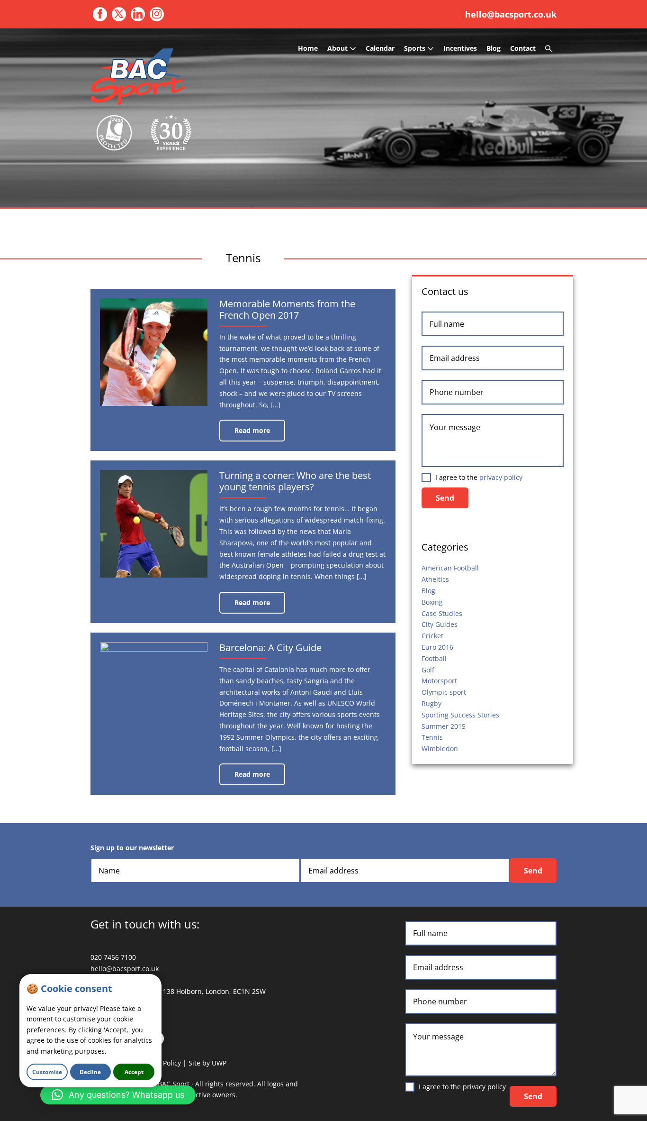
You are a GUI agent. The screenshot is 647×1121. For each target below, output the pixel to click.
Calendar (380, 48)
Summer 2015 (444, 726)
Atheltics (435, 579)
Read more (259, 433)
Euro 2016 (437, 647)
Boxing (432, 601)
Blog (493, 48)
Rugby (431, 703)
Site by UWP (207, 1062)
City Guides (440, 624)
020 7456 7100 (113, 957)
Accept (134, 1072)
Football (434, 658)
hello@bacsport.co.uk (511, 14)
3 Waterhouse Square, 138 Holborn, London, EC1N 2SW (178, 991)
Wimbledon (440, 748)
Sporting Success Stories (460, 714)
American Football (450, 567)
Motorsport (439, 680)
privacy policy (500, 477)
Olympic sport (444, 692)
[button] (548, 48)
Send (445, 498)
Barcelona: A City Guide (270, 647)
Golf (428, 669)
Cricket (432, 635)
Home (308, 48)
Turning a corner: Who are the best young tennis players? (295, 481)
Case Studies (442, 613)
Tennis (432, 737)
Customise (47, 1072)
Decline (90, 1072)
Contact (523, 48)
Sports (415, 48)
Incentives (460, 48)
